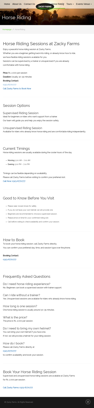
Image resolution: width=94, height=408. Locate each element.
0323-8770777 (9, 84)
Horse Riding (57, 4)
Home (7, 4)
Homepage (6, 29)
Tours (69, 4)
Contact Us (29, 4)
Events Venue (83, 4)
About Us (16, 4)
